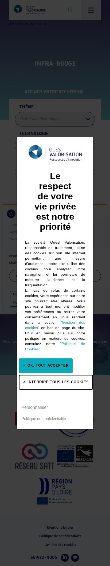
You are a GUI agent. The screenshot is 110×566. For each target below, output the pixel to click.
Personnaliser (34, 407)
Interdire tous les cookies (57, 382)
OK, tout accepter (47, 365)
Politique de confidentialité (43, 418)
